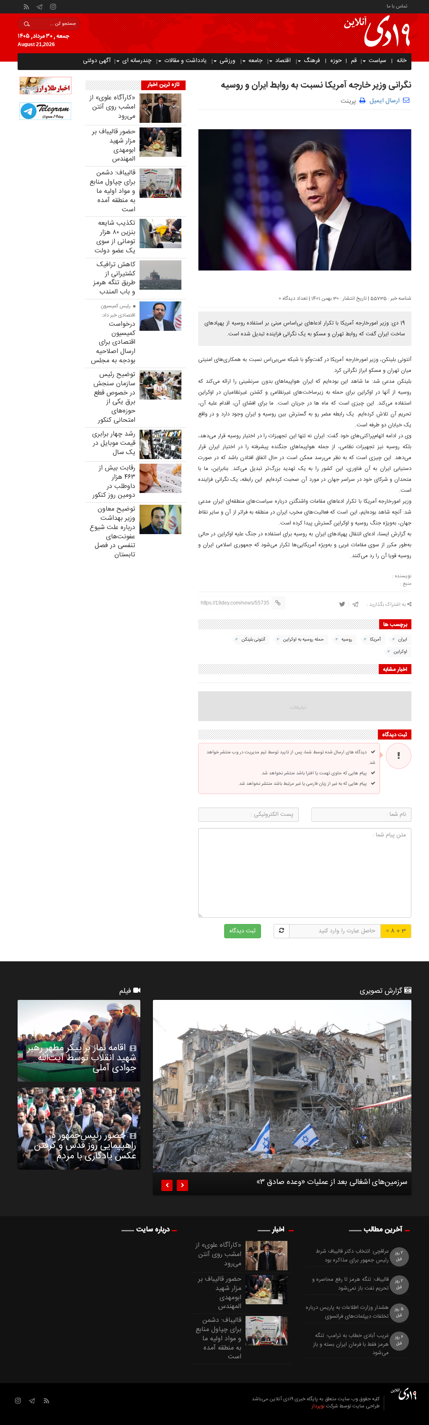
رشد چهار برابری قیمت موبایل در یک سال (113, 443)
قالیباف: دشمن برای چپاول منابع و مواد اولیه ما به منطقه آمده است (112, 191)
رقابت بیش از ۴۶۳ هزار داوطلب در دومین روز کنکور (114, 481)
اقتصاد (283, 61)
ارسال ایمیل (385, 101)
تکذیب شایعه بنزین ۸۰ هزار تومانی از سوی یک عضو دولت (115, 237)
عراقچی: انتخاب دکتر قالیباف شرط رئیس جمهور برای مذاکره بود (352, 1256)
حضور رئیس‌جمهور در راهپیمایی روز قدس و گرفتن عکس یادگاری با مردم (85, 1145)
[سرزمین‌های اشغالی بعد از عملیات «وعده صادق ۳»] (282, 1086)
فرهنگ (312, 61)
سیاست (377, 61)
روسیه (346, 640)
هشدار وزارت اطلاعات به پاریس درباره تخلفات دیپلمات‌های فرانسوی (347, 1312)
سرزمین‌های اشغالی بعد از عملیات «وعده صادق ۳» (331, 1183)
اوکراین (400, 652)
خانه (401, 61)
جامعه (255, 61)
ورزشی (227, 61)
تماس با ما (397, 5)
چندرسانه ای (136, 61)
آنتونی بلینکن (253, 640)
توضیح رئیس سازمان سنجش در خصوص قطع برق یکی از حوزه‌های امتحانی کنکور (114, 397)
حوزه (336, 61)
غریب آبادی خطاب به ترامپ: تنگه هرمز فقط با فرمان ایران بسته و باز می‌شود (351, 1345)
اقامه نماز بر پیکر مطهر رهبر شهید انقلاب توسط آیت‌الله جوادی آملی (81, 1058)
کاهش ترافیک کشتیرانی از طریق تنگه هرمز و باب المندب (114, 278)
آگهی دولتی (97, 61)
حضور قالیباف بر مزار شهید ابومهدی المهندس (113, 145)
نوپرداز (318, 1406)
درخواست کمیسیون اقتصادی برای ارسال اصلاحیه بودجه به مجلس (113, 342)
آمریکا (375, 640)
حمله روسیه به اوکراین (303, 640)
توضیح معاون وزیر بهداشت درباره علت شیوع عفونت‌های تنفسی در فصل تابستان (112, 532)
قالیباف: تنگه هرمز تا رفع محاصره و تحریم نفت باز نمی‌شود (350, 1284)
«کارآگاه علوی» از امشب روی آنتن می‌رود (112, 107)
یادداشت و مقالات (185, 61)
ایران (402, 640)
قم (354, 61)
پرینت (350, 100)
